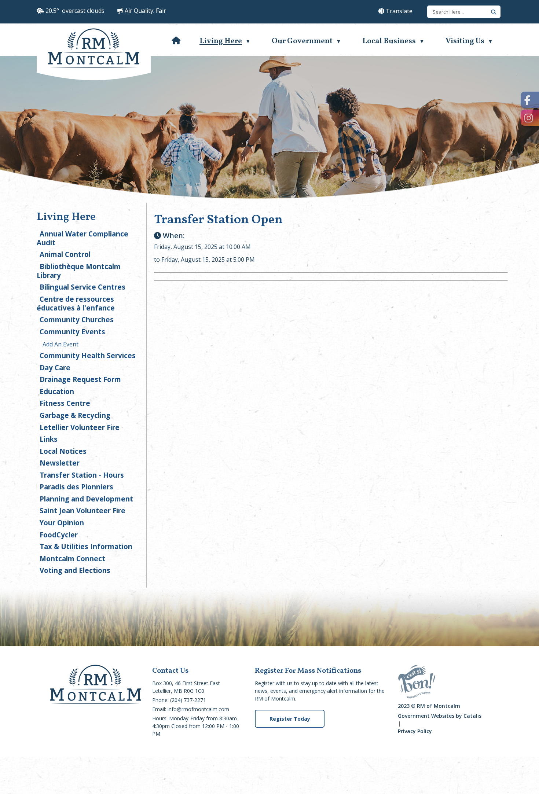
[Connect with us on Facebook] (530, 100)
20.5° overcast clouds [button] (74, 11)
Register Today (290, 718)
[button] (492, 11)
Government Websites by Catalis (439, 715)
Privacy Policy (415, 731)
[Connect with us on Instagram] (530, 118)
